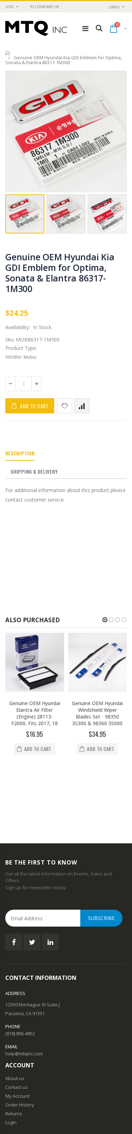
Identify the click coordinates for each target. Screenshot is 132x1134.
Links (114, 7)
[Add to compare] (81, 405)
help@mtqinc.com (24, 995)
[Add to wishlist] (64, 405)
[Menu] (85, 28)
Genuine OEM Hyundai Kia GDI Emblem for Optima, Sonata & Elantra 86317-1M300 (59, 273)
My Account (17, 1037)
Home (8, 52)
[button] (105, 619)
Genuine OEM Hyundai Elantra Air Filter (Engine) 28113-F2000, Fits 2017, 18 (34, 713)
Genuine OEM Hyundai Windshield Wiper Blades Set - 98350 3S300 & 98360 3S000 (97, 713)
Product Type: (21, 348)
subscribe (101, 859)
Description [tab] (19, 453)
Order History (19, 1046)
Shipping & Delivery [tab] (34, 471)
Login (11, 1063)
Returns (13, 1054)
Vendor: (14, 356)
